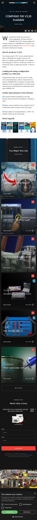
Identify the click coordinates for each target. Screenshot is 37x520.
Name (2, 429)
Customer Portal (27, 46)
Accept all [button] (9, 512)
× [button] (35, 493)
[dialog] (18, 506)
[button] (18, 517)
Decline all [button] (27, 512)
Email (3, 437)
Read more (12, 501)
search (35, 2)
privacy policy (29, 454)
